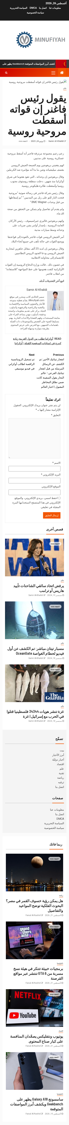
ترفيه (61, 782)
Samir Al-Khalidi (55, 141)
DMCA (33, 8)
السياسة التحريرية (18, 8)
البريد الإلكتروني (50, 474)
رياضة (60, 777)
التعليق (55, 415)
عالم (64, 88)
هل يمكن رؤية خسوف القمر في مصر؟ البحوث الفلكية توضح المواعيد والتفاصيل (34, 905)
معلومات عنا (55, 8)
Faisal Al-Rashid (33, 915)
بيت (62, 750)
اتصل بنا (43, 8)
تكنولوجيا (60, 963)
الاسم (56, 462)
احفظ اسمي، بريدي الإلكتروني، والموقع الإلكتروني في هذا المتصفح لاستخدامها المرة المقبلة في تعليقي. (36, 502)
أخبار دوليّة (58, 759)
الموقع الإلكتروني (51, 486)
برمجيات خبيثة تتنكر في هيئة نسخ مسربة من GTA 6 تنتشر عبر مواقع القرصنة (38, 973)
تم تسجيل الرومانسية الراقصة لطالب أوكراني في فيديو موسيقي (21, 361)
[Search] (6, 73)
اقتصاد (60, 764)
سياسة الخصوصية (35, 12)
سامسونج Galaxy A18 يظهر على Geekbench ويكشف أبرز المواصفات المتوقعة (36, 1104)
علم (62, 768)
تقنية (61, 773)
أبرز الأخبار (58, 755)
